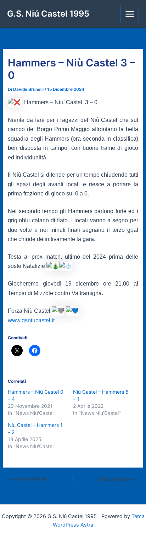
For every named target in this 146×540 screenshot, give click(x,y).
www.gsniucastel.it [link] (31, 320)
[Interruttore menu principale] (129, 14)
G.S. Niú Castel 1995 (48, 13)
